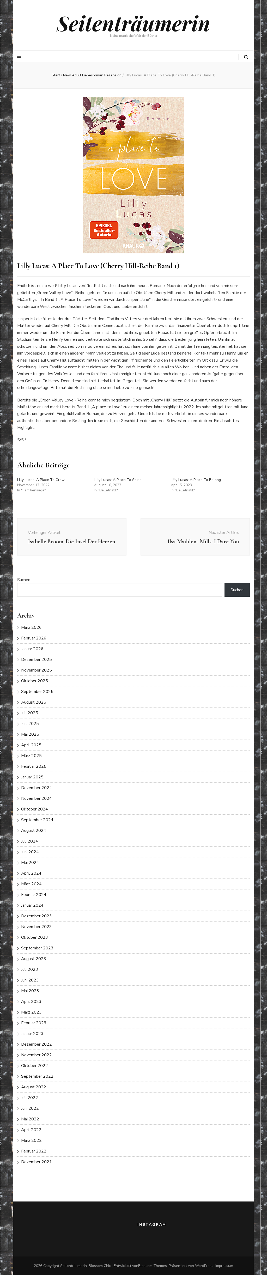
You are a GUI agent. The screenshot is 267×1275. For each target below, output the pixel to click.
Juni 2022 (30, 1108)
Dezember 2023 (36, 916)
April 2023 (31, 1001)
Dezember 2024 (36, 788)
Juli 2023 (29, 969)
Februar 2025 (33, 766)
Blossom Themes (152, 1265)
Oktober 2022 (34, 1066)
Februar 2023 (33, 1023)
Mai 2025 (30, 734)
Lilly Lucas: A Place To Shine (118, 479)
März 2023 (31, 1012)
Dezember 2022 (36, 1044)
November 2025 (36, 670)
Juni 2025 (30, 724)
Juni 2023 (30, 980)
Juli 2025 (29, 713)
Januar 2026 (32, 649)
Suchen (23, 580)
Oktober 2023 (34, 937)
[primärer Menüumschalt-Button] (19, 56)
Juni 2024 (30, 852)
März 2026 (31, 627)
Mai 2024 (30, 862)
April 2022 (31, 1130)
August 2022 (33, 1087)
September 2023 (37, 948)
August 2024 (33, 830)
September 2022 (37, 1076)
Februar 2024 (33, 895)
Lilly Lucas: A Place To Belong (196, 479)
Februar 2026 (33, 638)
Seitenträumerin (133, 22)
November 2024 (36, 798)
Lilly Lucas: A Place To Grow (41, 479)
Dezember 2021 (36, 1162)
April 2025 (31, 745)
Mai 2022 (30, 1119)
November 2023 (36, 927)
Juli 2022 (29, 1098)
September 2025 (37, 691)
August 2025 (33, 702)
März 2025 (31, 756)
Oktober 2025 (34, 681)
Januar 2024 (32, 905)
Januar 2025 (32, 777)
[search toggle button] (246, 57)
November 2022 (36, 1055)
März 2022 (31, 1140)
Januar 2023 (32, 1033)
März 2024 (31, 884)
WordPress (204, 1265)
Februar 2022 (33, 1151)
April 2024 (31, 873)
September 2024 (37, 820)
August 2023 (33, 959)
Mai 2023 (30, 991)
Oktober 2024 (34, 809)
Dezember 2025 (36, 659)
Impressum (224, 1265)
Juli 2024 (29, 841)
